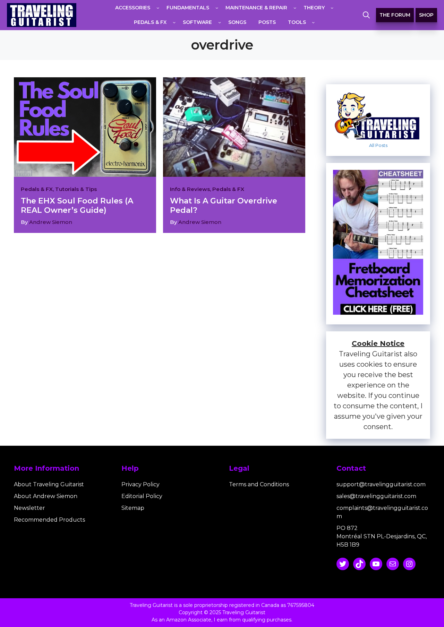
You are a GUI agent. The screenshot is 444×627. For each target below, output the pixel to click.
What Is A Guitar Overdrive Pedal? (223, 205)
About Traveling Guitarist (49, 484)
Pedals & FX (37, 189)
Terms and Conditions (259, 484)
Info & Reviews (190, 189)
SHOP (426, 15)
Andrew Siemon (50, 222)
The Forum (394, 15)
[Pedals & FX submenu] (174, 22)
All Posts (378, 145)
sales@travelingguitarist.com (376, 496)
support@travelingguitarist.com (381, 484)
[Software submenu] (219, 22)
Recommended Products (49, 519)
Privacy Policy (140, 484)
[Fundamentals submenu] (216, 7)
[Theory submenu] (332, 7)
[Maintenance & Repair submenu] (294, 7)
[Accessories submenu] (157, 7)
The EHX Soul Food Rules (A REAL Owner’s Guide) (77, 205)
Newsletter (29, 508)
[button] (366, 15)
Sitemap (132, 508)
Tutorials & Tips (76, 189)
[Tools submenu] (313, 22)
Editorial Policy (141, 496)
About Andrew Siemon (45, 496)
